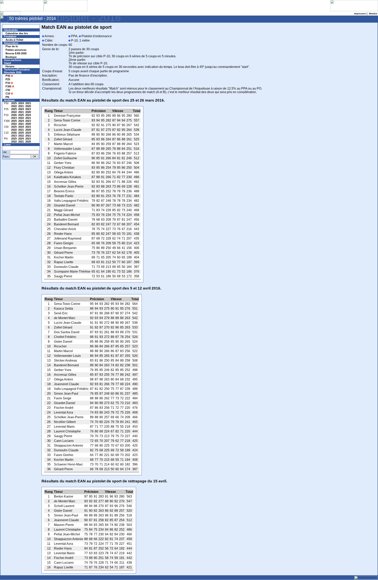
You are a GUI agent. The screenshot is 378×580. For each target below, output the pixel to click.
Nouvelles (12, 26)
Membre (11, 147)
